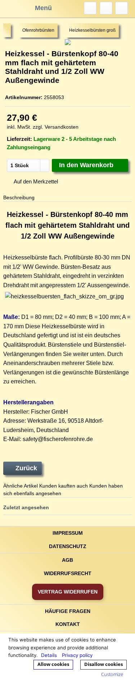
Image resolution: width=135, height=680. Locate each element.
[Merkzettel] (106, 8)
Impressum (68, 533)
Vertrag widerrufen (68, 592)
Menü (43, 8)
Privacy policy (77, 655)
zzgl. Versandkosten (55, 127)
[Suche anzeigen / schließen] (90, 8)
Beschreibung (19, 197)
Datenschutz (67, 546)
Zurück (26, 468)
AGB (67, 560)
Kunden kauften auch (63, 486)
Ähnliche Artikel (20, 486)
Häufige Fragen (67, 611)
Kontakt (67, 624)
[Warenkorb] (121, 8)
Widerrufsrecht (67, 573)
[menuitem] (90, 8)
